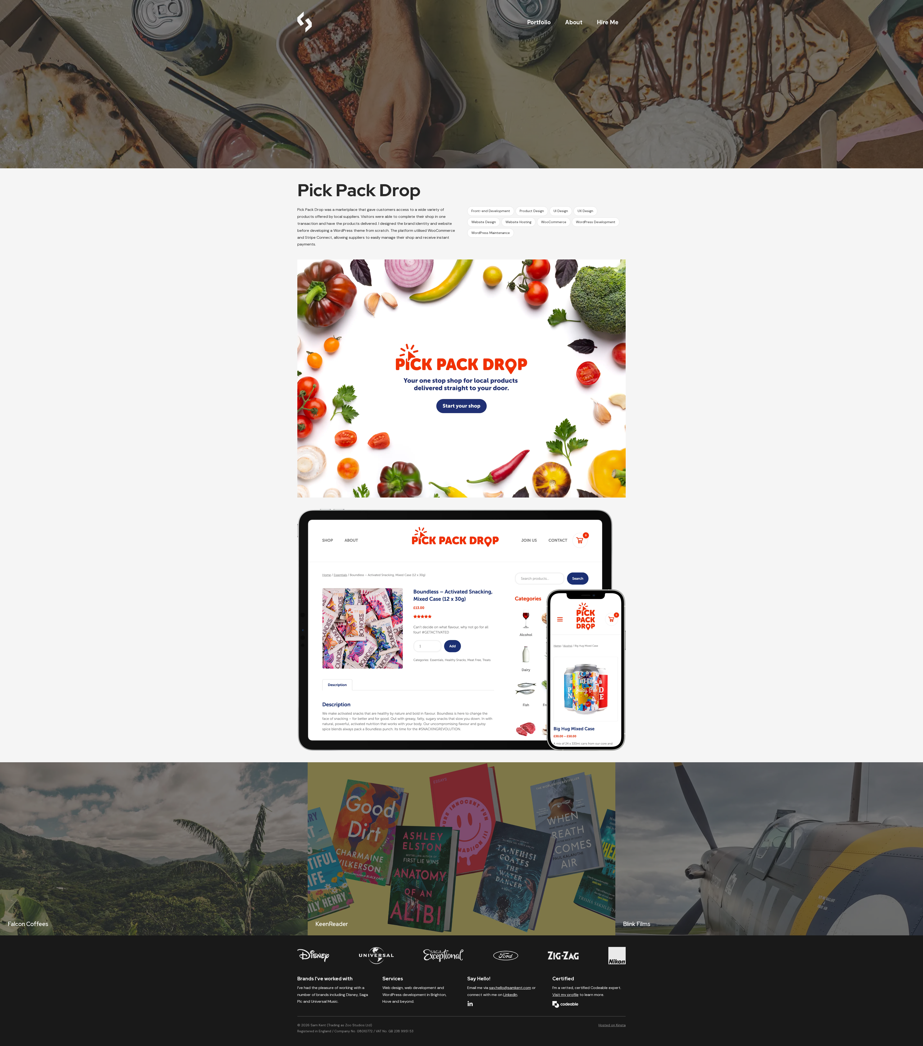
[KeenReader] (461, 848)
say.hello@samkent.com (510, 987)
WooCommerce (553, 222)
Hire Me (607, 22)
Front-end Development (490, 211)
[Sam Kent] (304, 22)
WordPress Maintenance (490, 233)
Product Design (532, 211)
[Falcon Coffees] (154, 848)
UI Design (561, 211)
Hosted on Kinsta (612, 1025)
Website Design (483, 222)
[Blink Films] (769, 848)
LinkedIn (510, 994)
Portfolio (539, 22)
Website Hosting (518, 222)
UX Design (585, 211)
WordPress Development (595, 222)
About (573, 22)
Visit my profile (565, 994)
